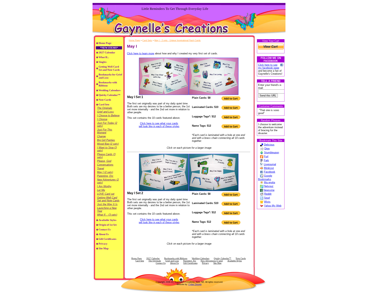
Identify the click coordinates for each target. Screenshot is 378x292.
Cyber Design (195, 284)
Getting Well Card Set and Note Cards (109, 68)
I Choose (102, 119)
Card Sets (104, 104)
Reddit (267, 193)
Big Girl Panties (106, 140)
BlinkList (269, 168)
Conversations (105, 164)
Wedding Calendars (109, 90)
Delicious (269, 144)
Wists (267, 201)
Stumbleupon (271, 152)
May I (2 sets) (105, 172)
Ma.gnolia (269, 182)
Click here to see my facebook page (268, 66)
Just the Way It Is (107, 204)
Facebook (269, 171)
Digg (267, 148)
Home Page (105, 43)
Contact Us (105, 229)
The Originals (104, 108)
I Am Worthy (104, 186)
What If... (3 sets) (107, 214)
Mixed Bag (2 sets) (108, 143)
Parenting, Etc (105, 175)
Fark (266, 160)
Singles (103, 61)
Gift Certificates (107, 238)
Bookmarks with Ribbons (175, 258)
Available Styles (107, 220)
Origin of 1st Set (108, 224)
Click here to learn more (140, 53)
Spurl (267, 197)
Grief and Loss (105, 111)
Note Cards (105, 99)
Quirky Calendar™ (109, 95)
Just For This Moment (104, 131)
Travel (100, 168)
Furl (266, 156)
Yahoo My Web (272, 205)
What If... (104, 57)
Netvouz (268, 186)
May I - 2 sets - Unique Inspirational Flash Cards (177, 40)
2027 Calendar (107, 52)
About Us (104, 234)
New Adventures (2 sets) (212, 261)
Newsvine (268, 190)
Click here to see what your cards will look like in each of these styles (159, 125)
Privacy (103, 243)
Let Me (101, 190)
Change (101, 136)
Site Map (103, 248)
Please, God (104, 160)
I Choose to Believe (108, 115)
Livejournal (270, 164)
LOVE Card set (105, 193)
